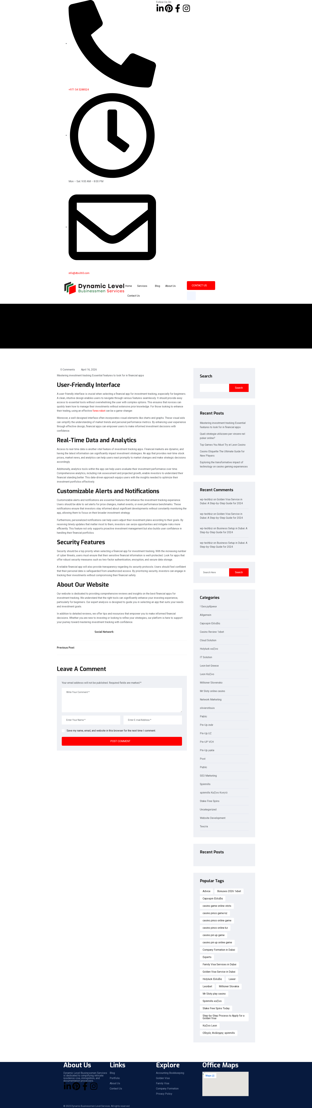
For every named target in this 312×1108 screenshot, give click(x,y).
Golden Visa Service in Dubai (219, 971)
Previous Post (65, 647)
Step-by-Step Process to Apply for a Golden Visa (223, 1017)
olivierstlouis (207, 708)
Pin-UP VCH (207, 742)
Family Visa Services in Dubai (219, 964)
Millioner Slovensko (211, 682)
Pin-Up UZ (206, 733)
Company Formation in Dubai (219, 949)
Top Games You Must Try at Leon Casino (223, 444)
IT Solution (206, 657)
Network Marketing (210, 699)
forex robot (99, 410)
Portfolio (115, 1078)
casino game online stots (217, 905)
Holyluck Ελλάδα (212, 979)
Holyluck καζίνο (209, 649)
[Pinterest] (169, 8)
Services (142, 285)
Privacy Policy (164, 1094)
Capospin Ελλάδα (210, 623)
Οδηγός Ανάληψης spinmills (219, 1032)
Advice (206, 891)
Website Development (212, 818)
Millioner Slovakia (229, 986)
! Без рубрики (208, 606)
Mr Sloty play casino (214, 993)
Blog (157, 285)
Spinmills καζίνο (212, 1001)
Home (128, 285)
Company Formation (167, 1088)
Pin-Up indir (206, 725)
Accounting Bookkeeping (170, 1073)
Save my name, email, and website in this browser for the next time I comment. (111, 730)
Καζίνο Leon (210, 1025)
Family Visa (162, 1083)
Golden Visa (163, 1078)
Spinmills (205, 784)
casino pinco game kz (215, 913)
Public (203, 767)
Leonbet (207, 986)
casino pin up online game (217, 942)
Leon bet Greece (209, 665)
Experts (207, 957)
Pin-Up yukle (207, 750)
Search (206, 376)
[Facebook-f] (178, 8)
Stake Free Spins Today (216, 1008)
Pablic (203, 716)
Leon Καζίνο (207, 674)
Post (202, 759)
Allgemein (205, 615)
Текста (204, 826)
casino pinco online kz (215, 927)
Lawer (232, 979)
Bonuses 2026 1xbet (229, 891)
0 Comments (67, 369)
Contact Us (133, 295)
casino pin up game (214, 935)
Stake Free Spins (209, 801)
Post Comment (120, 741)
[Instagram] (186, 8)
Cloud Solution (208, 640)
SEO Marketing (208, 775)
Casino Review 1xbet (212, 632)
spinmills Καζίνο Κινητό (214, 792)
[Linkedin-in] (160, 8)
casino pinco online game (217, 920)
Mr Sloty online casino (212, 691)
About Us (170, 285)
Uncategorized (208, 809)
